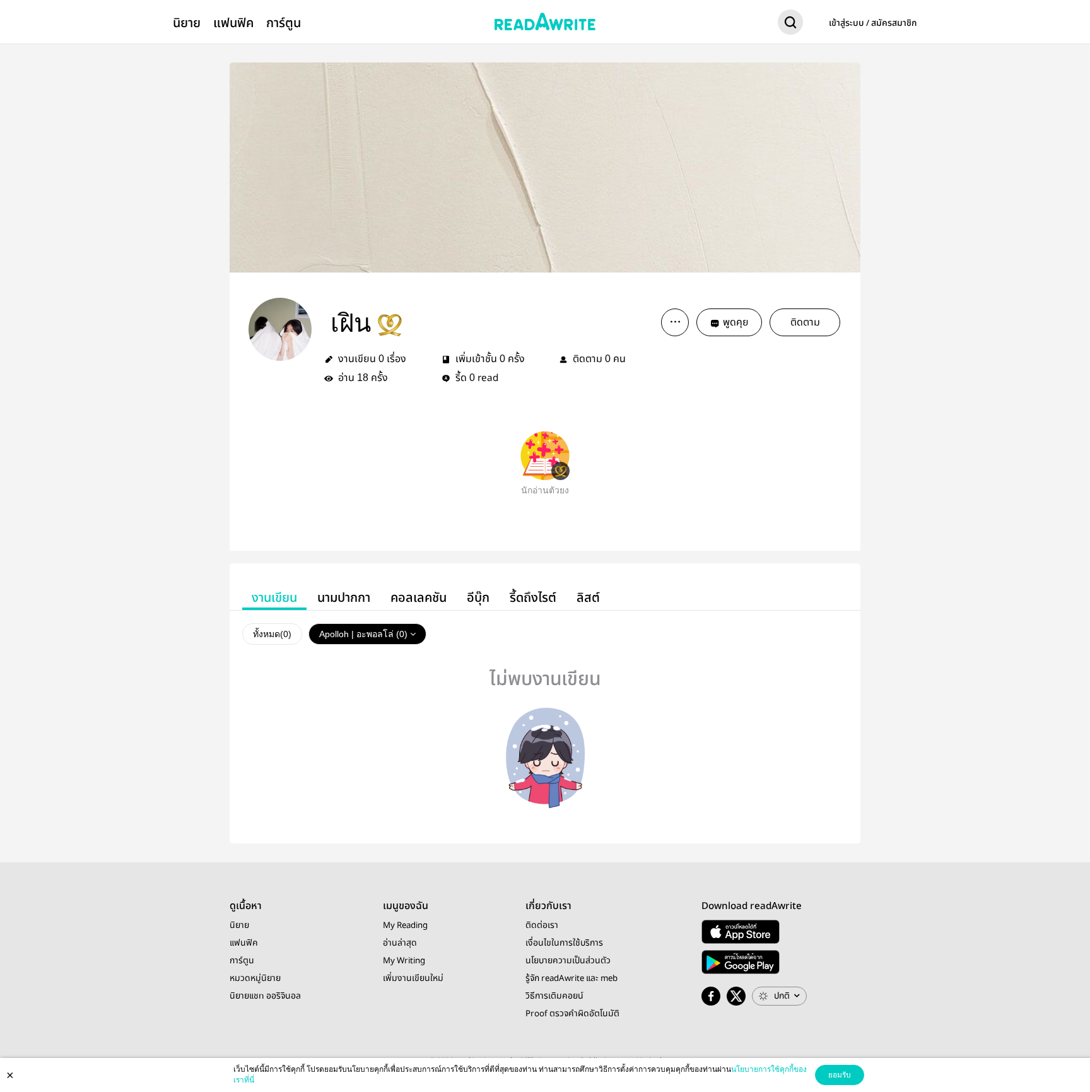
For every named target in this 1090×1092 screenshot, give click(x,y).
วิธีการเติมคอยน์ (554, 996)
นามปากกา (343, 598)
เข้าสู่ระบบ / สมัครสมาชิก (873, 23)
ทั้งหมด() (272, 634)
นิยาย (187, 23)
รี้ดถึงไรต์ (533, 598)
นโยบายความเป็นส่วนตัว (568, 961)
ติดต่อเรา (541, 925)
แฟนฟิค (233, 23)
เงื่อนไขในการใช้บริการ (564, 943)
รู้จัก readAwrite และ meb (571, 978)
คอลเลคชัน (418, 598)
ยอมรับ (839, 1075)
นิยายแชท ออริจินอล (265, 996)
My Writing (404, 961)
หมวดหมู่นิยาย (255, 978)
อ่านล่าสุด (400, 943)
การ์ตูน (283, 23)
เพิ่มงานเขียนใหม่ (413, 978)
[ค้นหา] (790, 24)
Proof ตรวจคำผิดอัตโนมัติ (572, 1014)
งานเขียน (274, 598)
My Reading (405, 925)
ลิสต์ (588, 598)
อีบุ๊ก (478, 598)
